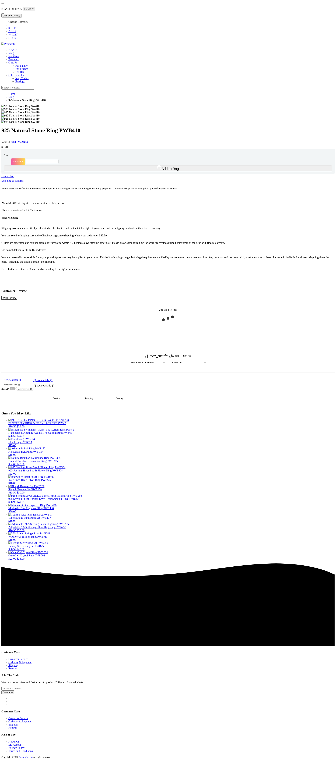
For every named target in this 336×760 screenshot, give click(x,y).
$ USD (12, 28)
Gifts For (13, 62)
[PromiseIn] (8, 43)
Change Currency (11, 15)
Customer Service (18, 659)
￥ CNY (13, 34)
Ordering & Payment (19, 662)
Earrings (20, 81)
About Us (13, 741)
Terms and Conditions (20, 751)
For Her (19, 71)
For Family (21, 65)
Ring (11, 53)
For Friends (21, 68)
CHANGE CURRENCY (11, 9)
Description (7, 176)
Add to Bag (170, 169)
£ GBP (12, 31)
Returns (12, 668)
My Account (15, 744)
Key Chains (22, 78)
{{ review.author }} (11, 380)
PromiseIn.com (26, 757)
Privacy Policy (16, 747)
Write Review (9, 298)
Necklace (13, 56)
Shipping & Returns (12, 180)
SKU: (19, 142)
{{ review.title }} (42, 380)
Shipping (13, 665)
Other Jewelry (16, 75)
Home (11, 93)
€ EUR (12, 38)
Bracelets (13, 59)
